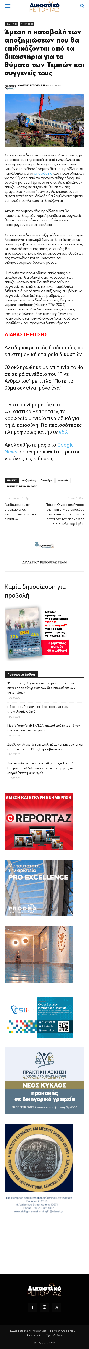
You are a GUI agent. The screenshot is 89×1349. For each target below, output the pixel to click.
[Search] (82, 6)
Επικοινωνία (34, 1335)
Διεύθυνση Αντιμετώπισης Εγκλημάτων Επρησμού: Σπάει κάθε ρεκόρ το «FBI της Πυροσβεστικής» (45, 747)
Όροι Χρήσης (54, 1335)
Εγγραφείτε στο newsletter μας (28, 1330)
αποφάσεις (43, 173)
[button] (7, 6)
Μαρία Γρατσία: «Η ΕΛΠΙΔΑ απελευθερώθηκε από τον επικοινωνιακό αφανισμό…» (43, 728)
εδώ (63, 432)
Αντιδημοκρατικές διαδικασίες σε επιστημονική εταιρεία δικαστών (20, 512)
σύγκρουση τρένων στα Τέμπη (22, 485)
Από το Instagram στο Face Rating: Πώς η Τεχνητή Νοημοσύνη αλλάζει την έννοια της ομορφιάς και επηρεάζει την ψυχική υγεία (40, 768)
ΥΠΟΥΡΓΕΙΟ (27, 24)
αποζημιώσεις (29, 480)
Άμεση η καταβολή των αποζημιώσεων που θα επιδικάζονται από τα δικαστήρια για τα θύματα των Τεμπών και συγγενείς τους (44, 52)
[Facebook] (32, 1307)
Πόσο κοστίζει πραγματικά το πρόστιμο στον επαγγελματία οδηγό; (37, 709)
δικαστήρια (46, 480)
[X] (56, 1307)
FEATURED (11, 24)
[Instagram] (44, 1307)
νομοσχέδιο (63, 480)
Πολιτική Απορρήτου (62, 1330)
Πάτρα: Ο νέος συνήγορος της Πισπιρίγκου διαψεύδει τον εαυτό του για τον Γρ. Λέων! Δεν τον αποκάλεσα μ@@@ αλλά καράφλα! (65, 514)
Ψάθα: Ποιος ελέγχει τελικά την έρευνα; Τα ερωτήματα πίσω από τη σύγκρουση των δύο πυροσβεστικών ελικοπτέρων (43, 687)
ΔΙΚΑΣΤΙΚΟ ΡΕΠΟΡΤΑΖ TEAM (33, 85)
